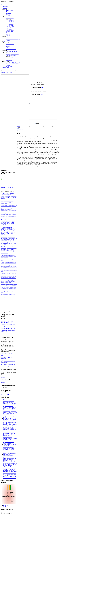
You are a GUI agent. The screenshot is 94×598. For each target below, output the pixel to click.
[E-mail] (19, 128)
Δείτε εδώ (3, 377)
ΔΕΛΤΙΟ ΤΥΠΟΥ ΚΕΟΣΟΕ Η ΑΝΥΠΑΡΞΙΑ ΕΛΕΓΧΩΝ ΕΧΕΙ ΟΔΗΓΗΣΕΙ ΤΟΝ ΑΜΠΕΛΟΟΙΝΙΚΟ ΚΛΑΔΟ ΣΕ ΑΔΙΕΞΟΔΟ (9, 421)
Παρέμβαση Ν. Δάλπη (5, 366)
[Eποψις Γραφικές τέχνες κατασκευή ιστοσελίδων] (6, 72)
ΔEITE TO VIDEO (5, 394)
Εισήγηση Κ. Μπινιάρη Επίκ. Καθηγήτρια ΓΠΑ (7, 358)
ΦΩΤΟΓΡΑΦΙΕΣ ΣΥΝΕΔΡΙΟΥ (8, 187)
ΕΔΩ (42, 87)
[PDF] (18, 131)
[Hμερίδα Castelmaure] (9, 503)
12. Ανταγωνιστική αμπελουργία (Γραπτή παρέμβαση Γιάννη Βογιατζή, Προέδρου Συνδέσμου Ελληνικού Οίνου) (8, 260)
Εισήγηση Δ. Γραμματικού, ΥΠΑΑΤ (9, 328)
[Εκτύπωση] (20, 129)
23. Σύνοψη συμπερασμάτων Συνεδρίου (6, 297)
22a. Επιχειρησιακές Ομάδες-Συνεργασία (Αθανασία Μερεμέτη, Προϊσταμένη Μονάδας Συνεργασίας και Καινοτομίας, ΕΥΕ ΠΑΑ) (8, 295)
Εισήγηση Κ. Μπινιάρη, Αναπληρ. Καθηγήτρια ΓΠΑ (8, 325)
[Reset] (15, 70)
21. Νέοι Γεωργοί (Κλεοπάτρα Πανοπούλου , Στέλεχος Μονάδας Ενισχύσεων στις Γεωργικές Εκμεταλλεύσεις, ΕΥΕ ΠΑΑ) (8, 288)
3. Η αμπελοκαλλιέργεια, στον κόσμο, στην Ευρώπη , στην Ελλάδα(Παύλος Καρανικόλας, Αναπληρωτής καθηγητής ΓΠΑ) (9, 206)
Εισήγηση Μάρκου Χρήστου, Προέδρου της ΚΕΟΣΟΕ (7, 322)
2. (8, 202)
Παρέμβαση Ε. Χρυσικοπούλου (8, 364)
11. (8, 256)
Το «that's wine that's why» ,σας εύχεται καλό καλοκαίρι (9, 452)
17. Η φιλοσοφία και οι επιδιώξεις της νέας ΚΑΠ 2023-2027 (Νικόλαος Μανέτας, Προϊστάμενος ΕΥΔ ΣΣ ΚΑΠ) (8, 273)
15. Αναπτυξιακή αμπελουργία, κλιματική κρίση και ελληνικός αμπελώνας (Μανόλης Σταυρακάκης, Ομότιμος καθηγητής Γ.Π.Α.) (9, 270)
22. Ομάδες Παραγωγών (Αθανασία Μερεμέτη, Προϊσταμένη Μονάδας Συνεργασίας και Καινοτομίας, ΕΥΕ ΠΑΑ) (8, 292)
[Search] (1, 70)
